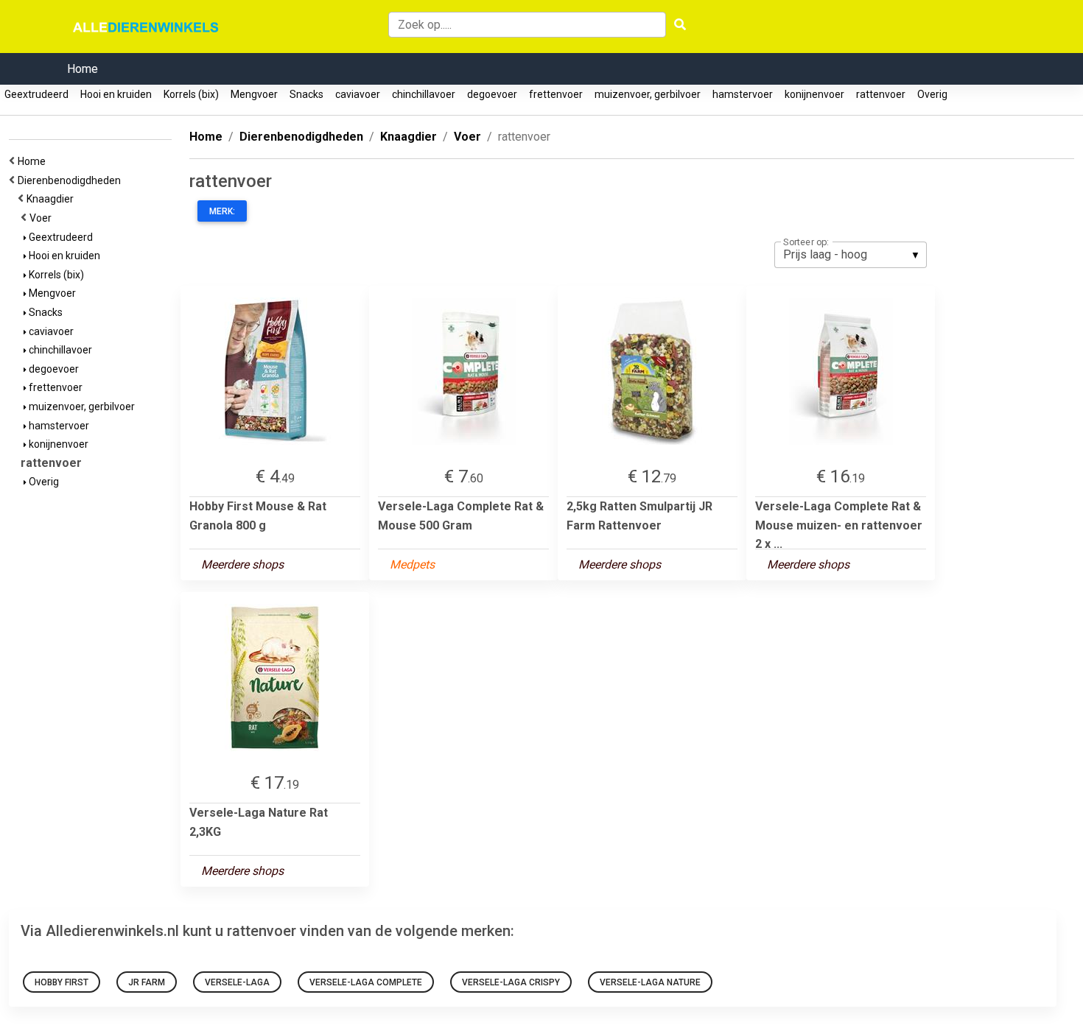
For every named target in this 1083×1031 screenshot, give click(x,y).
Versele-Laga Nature (650, 982)
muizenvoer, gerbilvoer (647, 94)
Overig (932, 94)
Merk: (222, 211)
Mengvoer (254, 94)
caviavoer (358, 94)
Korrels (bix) (191, 94)
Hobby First (61, 982)
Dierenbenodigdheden (71, 180)
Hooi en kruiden (116, 94)
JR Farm (146, 982)
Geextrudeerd (36, 94)
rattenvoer (881, 94)
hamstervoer (742, 94)
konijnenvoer (814, 94)
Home (82, 69)
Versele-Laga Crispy (511, 982)
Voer (42, 218)
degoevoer (492, 94)
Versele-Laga (237, 982)
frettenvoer (556, 94)
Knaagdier (52, 199)
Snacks (306, 94)
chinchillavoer (424, 94)
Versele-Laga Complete (365, 982)
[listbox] (850, 255)
